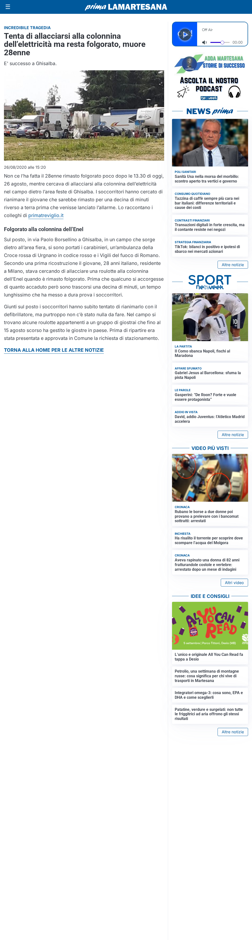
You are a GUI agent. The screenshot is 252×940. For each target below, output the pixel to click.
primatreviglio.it (45, 215)
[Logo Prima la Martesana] (126, 7)
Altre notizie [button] (233, 264)
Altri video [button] (234, 582)
